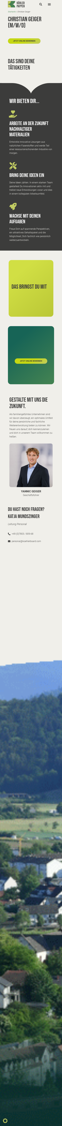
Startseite (12, 12)
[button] (40, 4)
